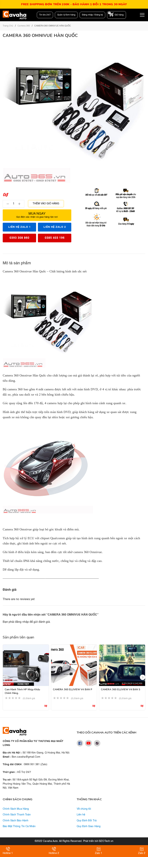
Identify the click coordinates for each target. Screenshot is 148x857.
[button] (142, 677)
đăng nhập (22, 622)
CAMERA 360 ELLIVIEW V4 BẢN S (120, 689)
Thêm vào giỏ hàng (46, 203)
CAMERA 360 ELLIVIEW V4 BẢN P (72, 689)
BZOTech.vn (106, 841)
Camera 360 (24, 26)
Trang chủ (8, 26)
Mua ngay (37, 215)
